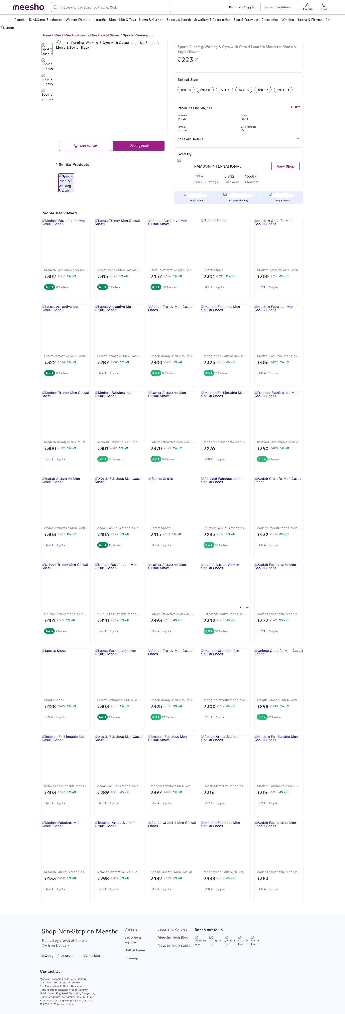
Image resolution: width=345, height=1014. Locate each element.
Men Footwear (75, 35)
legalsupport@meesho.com (76, 1000)
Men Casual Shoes (105, 35)
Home (46, 35)
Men (57, 35)
